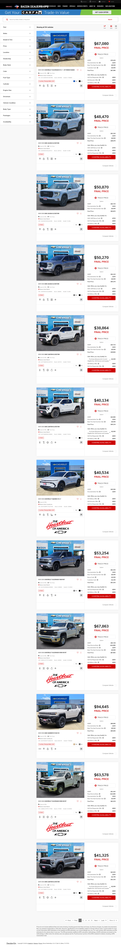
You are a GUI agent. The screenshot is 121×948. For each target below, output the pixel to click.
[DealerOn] (11, 943)
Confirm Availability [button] (101, 87)
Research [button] (100, 6)
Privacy (40, 943)
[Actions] (81, 70)
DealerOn (30, 943)
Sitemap (36, 943)
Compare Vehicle (107, 95)
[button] (82, 49)
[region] (101, 71)
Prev (75, 920)
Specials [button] (72, 6)
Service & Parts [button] (82, 6)
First (68, 920)
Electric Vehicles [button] (50, 6)
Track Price (102, 54)
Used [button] (59, 6)
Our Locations (110, 6)
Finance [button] (65, 6)
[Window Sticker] (81, 85)
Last (103, 920)
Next (96, 920)
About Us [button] (92, 6)
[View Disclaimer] (55, 86)
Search (110, 19)
